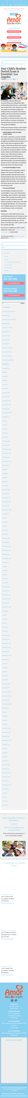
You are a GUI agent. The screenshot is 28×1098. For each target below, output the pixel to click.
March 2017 (5, 805)
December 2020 (6, 643)
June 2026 (5, 376)
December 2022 (6, 546)
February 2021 (6, 635)
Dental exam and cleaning (9, 319)
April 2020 (5, 675)
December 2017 (6, 772)
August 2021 (5, 611)
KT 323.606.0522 (14, 40)
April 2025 (5, 433)
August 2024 (5, 465)
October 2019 (5, 700)
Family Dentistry (6, 331)
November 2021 (6, 598)
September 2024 (6, 461)
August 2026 (5, 368)
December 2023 (6, 497)
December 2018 (6, 728)
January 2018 (5, 768)
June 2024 (5, 473)
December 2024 (6, 449)
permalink (11, 238)
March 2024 (5, 485)
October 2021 (5, 602)
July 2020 (4, 663)
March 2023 (5, 534)
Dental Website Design (18, 1088)
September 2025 (6, 412)
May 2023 (4, 526)
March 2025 (5, 437)
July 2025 (4, 420)
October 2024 (5, 457)
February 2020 (6, 683)
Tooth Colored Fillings (8, 360)
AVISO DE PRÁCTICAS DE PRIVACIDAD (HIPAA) (14, 1095)
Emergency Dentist (7, 327)
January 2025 (5, 445)
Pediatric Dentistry (19, 236)
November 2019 (6, 695)
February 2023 (6, 538)
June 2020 (5, 667)
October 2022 (5, 554)
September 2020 (6, 655)
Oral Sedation (6, 343)
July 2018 (4, 748)
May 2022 (4, 574)
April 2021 (5, 627)
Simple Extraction (7, 351)
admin (16, 79)
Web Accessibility (9, 1088)
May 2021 (4, 623)
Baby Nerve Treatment (8, 311)
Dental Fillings (6, 323)
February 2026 (6, 392)
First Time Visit (6, 335)
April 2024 (5, 481)
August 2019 (5, 708)
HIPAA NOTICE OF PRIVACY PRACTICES (13, 1093)
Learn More (14, 824)
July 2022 (4, 566)
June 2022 (5, 570)
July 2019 (4, 712)
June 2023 (5, 522)
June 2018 (5, 752)
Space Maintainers (7, 355)
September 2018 (6, 740)
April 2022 (5, 578)
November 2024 (6, 453)
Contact (7, 270)
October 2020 (5, 651)
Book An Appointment (14, 31)
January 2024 (5, 493)
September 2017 (6, 784)
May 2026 (4, 380)
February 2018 (6, 764)
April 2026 (5, 384)
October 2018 (5, 736)
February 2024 (6, 489)
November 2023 (6, 501)
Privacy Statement (18, 1087)
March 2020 (5, 679)
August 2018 (5, 744)
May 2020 (4, 671)
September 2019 (6, 704)
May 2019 (4, 720)
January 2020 (5, 687)
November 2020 (6, 647)
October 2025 (5, 408)
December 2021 (6, 594)
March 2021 (5, 631)
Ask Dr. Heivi (8, 267)
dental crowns (6, 315)
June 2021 (5, 619)
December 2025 (6, 400)
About (6, 259)
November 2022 (6, 550)
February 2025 (6, 441)
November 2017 (6, 776)
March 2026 (5, 388)
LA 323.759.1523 (14, 28)
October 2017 (5, 780)
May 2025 (4, 429)
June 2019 (5, 716)
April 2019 (5, 724)
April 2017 (5, 801)
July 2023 (4, 517)
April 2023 (5, 530)
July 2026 (4, 372)
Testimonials (8, 265)
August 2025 (5, 416)
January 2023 (5, 542)
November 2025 (6, 404)
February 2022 (6, 586)
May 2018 (4, 756)
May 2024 (4, 477)
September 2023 (6, 509)
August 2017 (5, 789)
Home (6, 256)
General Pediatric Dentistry (13, 262)
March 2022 (5, 582)
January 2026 (5, 396)
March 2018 (5, 760)
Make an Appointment (7, 903)
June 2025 (5, 425)
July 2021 (4, 615)
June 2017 (5, 793)
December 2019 (6, 691)
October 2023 (5, 505)
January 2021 (5, 639)
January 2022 (5, 590)
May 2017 (4, 797)
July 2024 (4, 469)
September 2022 (6, 558)
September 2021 (6, 606)
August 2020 (5, 659)
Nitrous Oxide (6, 339)
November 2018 (6, 732)
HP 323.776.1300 (14, 34)
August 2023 (5, 513)
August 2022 (5, 562)
